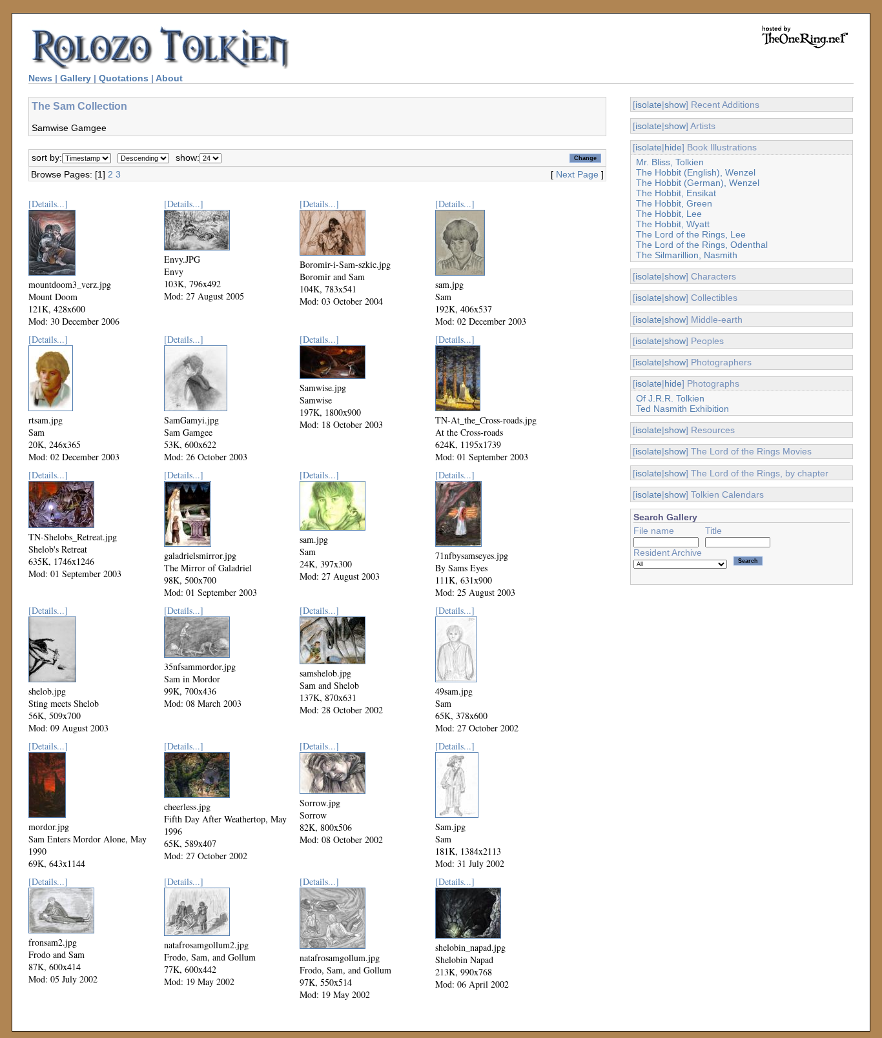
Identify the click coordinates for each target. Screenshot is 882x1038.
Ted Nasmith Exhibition (682, 408)
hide (673, 147)
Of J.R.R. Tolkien (670, 398)
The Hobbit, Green (674, 203)
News (40, 78)
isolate (648, 104)
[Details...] (48, 204)
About (169, 78)
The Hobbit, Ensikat (676, 193)
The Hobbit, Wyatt (673, 224)
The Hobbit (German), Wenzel (697, 183)
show (675, 104)
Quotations (124, 78)
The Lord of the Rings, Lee (691, 234)
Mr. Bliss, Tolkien (670, 162)
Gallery (75, 78)
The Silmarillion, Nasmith (686, 255)
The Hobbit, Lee (669, 214)
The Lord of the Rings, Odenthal (702, 244)
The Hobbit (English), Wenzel (695, 172)
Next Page (577, 174)
